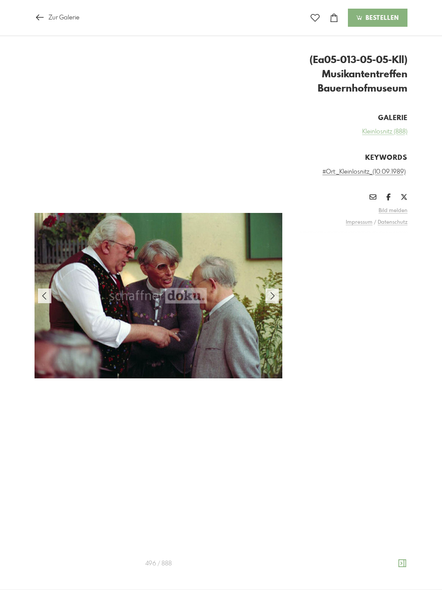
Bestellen (381, 18)
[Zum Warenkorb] (334, 18)
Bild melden (393, 210)
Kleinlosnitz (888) (384, 132)
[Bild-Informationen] (402, 563)
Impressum (359, 222)
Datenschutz (392, 222)
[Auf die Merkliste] (315, 18)
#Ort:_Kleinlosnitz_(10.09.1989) (364, 172)
